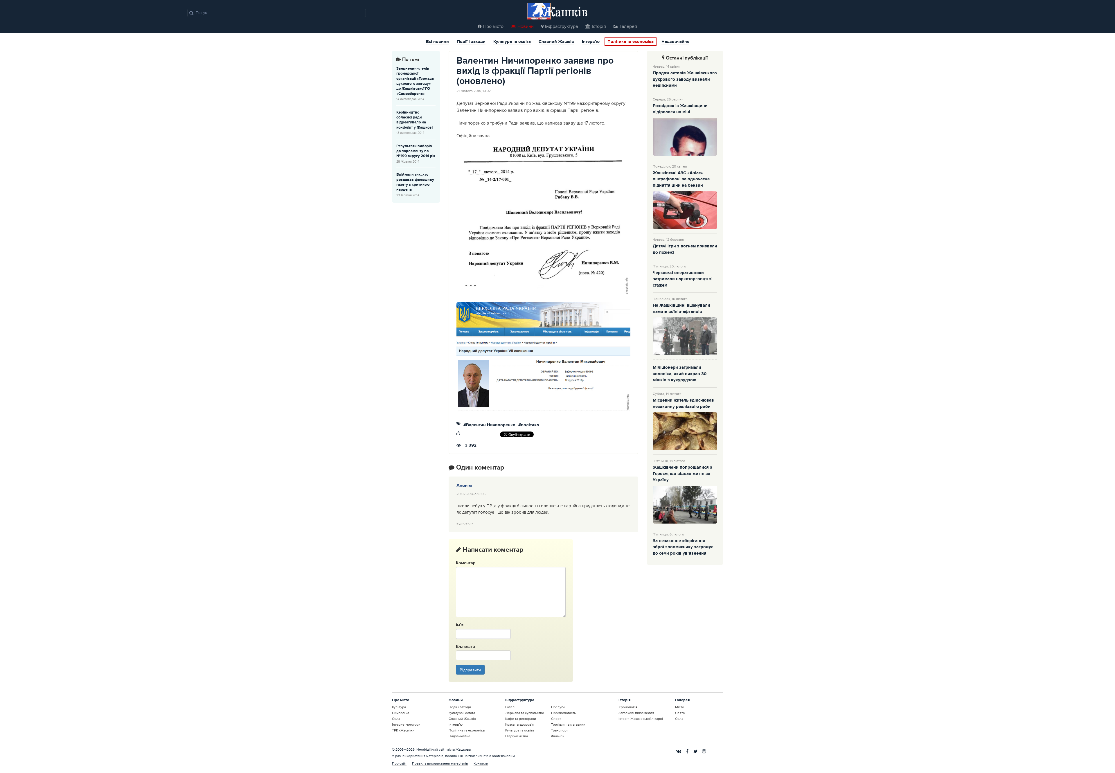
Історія (599, 26)
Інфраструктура (561, 26)
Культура (399, 707)
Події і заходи (471, 42)
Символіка (400, 713)
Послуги (558, 707)
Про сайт (399, 763)
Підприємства (516, 736)
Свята (680, 713)
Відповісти (465, 523)
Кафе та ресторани (520, 719)
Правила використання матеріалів (440, 763)
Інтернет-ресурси (406, 724)
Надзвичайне (675, 42)
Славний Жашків (556, 42)
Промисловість (563, 713)
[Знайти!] (191, 12)
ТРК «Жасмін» (403, 730)
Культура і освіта (462, 713)
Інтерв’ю (591, 42)
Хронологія (627, 707)
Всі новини (437, 42)
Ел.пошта (465, 646)
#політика (528, 425)
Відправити (470, 670)
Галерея (628, 26)
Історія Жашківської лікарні (640, 719)
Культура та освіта (512, 42)
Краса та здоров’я (519, 724)
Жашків (565, 11)
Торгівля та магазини (568, 724)
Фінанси (557, 736)
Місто (679, 707)
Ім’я (459, 625)
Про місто (493, 26)
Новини (525, 26)
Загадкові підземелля (636, 713)
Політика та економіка (630, 41)
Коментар (466, 562)
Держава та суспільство (524, 713)
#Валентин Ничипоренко (489, 425)
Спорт (556, 719)
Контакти (481, 763)
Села (396, 719)
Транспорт (559, 730)
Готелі (510, 707)
